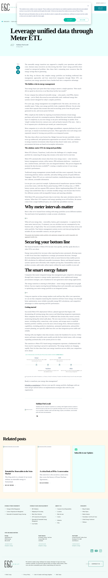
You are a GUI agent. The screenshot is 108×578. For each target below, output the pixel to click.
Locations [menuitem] (59, 511)
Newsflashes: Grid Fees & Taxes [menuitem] (89, 516)
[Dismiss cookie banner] (88, 6)
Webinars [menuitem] (84, 522)
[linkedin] (18, 68)
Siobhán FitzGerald (22, 45)
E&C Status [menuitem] (58, 574)
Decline (82, 20)
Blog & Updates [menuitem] (86, 509)
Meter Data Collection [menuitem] (37, 514)
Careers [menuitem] (59, 516)
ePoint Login (100, 3)
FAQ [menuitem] (58, 522)
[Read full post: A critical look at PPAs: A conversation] (54, 456)
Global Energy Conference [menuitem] (88, 519)
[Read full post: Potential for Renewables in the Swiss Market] (19, 456)
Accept (69, 20)
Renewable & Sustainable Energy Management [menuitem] (39, 520)
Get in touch (100, 8)
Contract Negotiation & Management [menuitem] (15, 511)
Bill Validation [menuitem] (35, 509)
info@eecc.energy (9, 545)
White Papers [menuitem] (85, 511)
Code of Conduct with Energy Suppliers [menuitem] (43, 574)
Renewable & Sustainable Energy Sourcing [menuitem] (16, 514)
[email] (18, 72)
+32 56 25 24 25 (8, 544)
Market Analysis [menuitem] (86, 514)
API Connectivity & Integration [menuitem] (39, 516)
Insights (6, 21)
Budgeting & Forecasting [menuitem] (37, 511)
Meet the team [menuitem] (60, 514)
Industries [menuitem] (59, 520)
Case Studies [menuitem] (35, 523)
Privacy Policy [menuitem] (27, 574)
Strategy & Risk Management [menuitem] (13, 509)
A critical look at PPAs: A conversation (54, 471)
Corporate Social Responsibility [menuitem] (64, 509)
